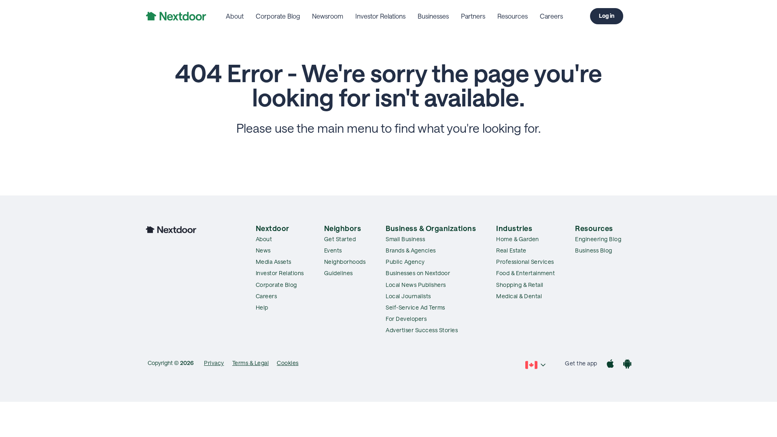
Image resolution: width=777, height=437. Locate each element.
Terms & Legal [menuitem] (250, 362)
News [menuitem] (263, 250)
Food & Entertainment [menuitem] (525, 272)
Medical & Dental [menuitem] (519, 296)
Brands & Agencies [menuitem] (411, 250)
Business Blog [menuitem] (593, 250)
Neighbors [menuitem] (342, 228)
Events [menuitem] (333, 250)
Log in (606, 15)
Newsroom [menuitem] (327, 16)
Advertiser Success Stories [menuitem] (422, 330)
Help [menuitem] (262, 307)
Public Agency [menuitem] (405, 261)
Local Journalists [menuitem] (408, 296)
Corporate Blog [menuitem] (278, 16)
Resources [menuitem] (512, 16)
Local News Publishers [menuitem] (416, 284)
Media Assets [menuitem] (273, 261)
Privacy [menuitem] (214, 362)
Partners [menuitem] (473, 16)
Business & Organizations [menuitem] (431, 228)
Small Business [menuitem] (405, 238)
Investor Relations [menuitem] (380, 16)
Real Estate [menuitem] (511, 250)
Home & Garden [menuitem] (517, 238)
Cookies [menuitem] (288, 362)
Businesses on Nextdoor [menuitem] (418, 272)
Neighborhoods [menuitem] (345, 261)
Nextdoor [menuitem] (272, 228)
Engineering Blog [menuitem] (598, 238)
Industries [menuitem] (514, 228)
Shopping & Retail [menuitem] (519, 284)
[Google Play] (627, 364)
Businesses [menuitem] (433, 16)
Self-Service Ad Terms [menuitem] (415, 307)
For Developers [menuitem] (406, 318)
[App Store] (610, 364)
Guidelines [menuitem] (338, 272)
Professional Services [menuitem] (525, 261)
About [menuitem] (235, 16)
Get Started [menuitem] (340, 238)
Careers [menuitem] (551, 16)
